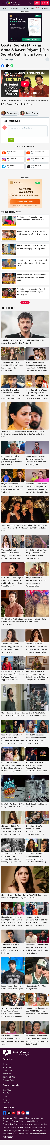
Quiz (33, 8)
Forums (14, 8)
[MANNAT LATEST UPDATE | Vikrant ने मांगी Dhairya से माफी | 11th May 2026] (9, 235)
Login (37, 3)
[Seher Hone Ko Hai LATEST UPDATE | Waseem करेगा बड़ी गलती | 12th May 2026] (9, 278)
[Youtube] (13, 1113)
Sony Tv (6, 1099)
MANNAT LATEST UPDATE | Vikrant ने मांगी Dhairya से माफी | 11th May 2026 (32, 232)
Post (10, 140)
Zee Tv (6, 1093)
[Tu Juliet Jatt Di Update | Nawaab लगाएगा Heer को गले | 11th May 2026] (9, 221)
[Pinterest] (23, 1113)
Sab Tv (6, 1102)
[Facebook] (4, 1113)
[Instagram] (18, 1113)
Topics (25, 8)
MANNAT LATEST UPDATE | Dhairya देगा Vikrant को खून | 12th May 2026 (32, 247)
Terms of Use (9, 1077)
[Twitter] (9, 1113)
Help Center (8, 1073)
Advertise (7, 1067)
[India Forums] (13, 3)
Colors (6, 1096)
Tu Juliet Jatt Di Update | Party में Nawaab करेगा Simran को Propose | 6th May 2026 (31, 292)
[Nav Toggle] (2, 3)
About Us (7, 1064)
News (5, 8)
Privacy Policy (9, 1080)
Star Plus (7, 1090)
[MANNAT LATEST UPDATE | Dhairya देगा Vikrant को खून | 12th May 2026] (9, 249)
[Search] (30, 3)
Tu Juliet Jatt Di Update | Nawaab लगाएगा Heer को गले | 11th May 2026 (31, 218)
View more (25, 302)
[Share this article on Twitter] (7, 65)
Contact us (7, 1070)
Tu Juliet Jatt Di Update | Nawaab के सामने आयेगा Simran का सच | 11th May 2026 (32, 263)
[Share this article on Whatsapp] (11, 65)
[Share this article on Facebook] (2, 65)
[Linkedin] (27, 1113)
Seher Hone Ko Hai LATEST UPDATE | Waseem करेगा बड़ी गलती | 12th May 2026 (32, 277)
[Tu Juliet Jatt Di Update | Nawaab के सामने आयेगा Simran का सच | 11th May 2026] (9, 264)
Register (45, 3)
